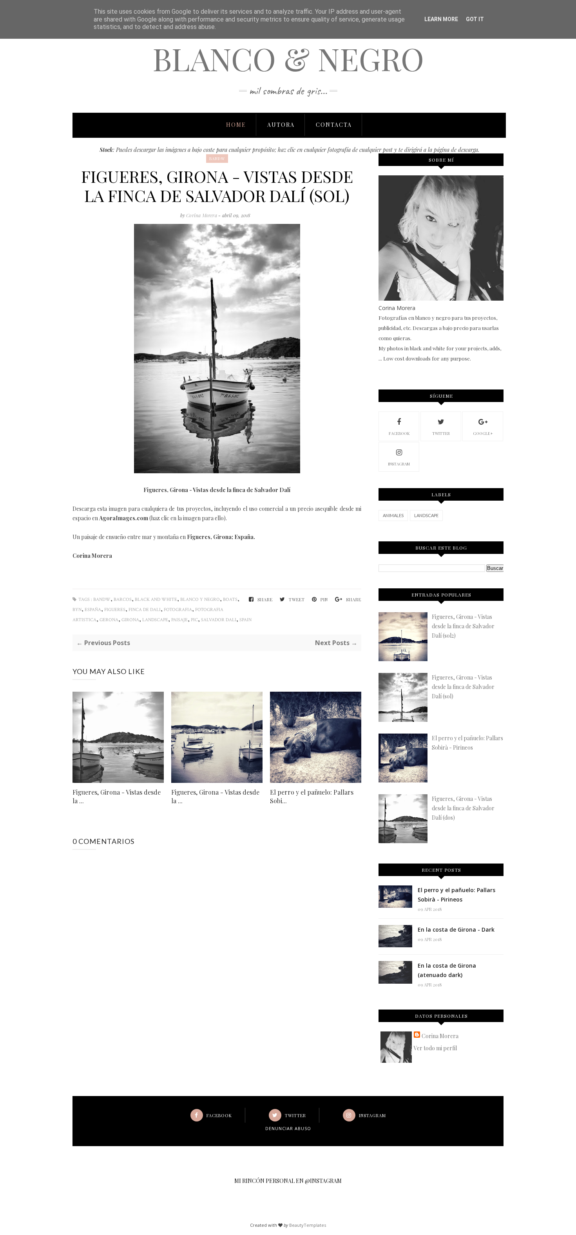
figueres (114, 610)
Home (236, 124)
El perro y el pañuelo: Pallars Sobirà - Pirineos (456, 894)
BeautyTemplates (307, 1225)
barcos (123, 599)
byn (77, 610)
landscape (155, 620)
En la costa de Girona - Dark (456, 929)
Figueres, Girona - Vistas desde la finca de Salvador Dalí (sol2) (463, 626)
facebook (399, 433)
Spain (245, 620)
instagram (399, 464)
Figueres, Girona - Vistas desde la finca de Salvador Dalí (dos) (463, 808)
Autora (281, 124)
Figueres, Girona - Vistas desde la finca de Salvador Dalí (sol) (463, 687)
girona (130, 620)
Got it (475, 19)
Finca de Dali (145, 610)
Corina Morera (202, 215)
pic (194, 620)
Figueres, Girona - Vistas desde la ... (116, 796)
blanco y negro (200, 599)
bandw (217, 158)
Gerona (109, 620)
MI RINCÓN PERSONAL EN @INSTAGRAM (288, 1181)
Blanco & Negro (288, 58)
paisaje (179, 620)
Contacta (334, 124)
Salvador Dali (218, 620)
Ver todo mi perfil (435, 1048)
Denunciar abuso (288, 1128)
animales (393, 515)
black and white (156, 599)
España (93, 610)
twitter (441, 433)
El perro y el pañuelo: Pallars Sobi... (311, 796)
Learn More (441, 19)
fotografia (178, 610)
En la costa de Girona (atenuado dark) (447, 970)
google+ (483, 433)
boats (230, 599)
